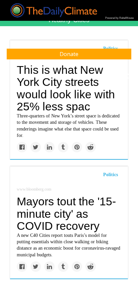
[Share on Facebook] (22, 147)
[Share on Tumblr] (63, 147)
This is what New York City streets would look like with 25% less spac (66, 88)
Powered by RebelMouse (119, 17)
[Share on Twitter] (35, 147)
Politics (110, 174)
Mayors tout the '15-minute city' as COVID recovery (66, 213)
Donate (69, 54)
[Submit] (128, 76)
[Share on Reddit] (90, 147)
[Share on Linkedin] (49, 147)
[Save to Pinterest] (77, 147)
